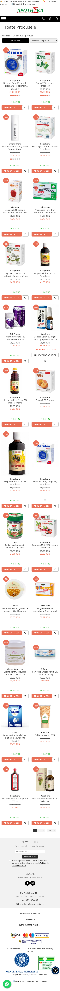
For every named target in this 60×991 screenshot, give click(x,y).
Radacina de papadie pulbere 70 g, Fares (15, 546)
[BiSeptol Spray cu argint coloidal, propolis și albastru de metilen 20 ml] (45, 317)
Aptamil (15, 732)
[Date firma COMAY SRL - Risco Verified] (30, 981)
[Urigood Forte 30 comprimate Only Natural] (45, 589)
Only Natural (45, 207)
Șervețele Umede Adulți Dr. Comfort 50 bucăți (45, 673)
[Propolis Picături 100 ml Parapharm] (45, 254)
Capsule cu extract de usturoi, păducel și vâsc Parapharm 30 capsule (15, 274)
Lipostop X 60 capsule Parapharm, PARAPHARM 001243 (15, 211)
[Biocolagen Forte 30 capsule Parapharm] (45, 127)
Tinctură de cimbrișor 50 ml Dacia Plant (45, 800)
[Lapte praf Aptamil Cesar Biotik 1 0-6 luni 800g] (15, 716)
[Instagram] (32, 883)
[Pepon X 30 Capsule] (45, 381)
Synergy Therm (15, 144)
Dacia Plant (45, 334)
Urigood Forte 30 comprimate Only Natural (45, 609)
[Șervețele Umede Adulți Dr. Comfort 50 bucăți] (45, 652)
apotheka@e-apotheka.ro (31, 904)
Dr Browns (45, 669)
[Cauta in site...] (57, 19)
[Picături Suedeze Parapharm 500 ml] (15, 779)
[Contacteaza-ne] (43, 19)
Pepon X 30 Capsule (45, 400)
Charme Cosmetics (15, 669)
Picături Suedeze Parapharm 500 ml (15, 800)
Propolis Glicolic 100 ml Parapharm (15, 483)
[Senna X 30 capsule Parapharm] (45, 62)
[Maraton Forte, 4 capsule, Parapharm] (45, 453)
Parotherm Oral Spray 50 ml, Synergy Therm (15, 148)
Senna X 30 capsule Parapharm (45, 84)
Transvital (45, 732)
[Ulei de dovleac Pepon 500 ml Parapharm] (15, 381)
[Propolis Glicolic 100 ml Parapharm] (15, 453)
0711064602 (31, 900)
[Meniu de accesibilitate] (55, 970)
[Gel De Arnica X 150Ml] (45, 716)
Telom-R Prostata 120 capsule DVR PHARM (15, 338)
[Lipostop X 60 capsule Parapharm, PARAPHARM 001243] (15, 191)
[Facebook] (27, 883)
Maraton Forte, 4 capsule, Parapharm (45, 483)
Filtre (16, 40)
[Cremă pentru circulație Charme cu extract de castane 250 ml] (15, 652)
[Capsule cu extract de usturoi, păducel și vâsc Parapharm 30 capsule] (15, 254)
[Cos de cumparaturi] (50, 19)
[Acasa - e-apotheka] (30, 10)
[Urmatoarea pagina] (54, 830)
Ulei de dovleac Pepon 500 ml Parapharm (15, 401)
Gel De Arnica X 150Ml (45, 735)
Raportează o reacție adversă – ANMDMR (30, 974)
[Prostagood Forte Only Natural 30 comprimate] (45, 191)
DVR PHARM (15, 334)
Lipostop (15, 207)
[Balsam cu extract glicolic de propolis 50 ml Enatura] (15, 589)
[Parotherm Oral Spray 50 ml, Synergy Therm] (15, 127)
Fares (15, 542)
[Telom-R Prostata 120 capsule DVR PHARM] (15, 317)
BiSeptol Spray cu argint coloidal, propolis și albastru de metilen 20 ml (45, 338)
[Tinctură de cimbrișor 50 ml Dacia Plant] (45, 779)
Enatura (15, 605)
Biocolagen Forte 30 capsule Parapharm (45, 148)
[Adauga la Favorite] (25, 107)
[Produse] (3, 19)
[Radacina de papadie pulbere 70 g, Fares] (15, 526)
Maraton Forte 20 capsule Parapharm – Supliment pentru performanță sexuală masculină (15, 84)
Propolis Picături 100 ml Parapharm (45, 274)
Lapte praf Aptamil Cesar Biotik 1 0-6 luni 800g (15, 736)
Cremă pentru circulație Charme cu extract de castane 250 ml (15, 673)
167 (49, 830)
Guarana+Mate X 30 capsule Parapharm (45, 546)
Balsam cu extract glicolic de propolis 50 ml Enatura (15, 609)
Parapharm (15, 80)
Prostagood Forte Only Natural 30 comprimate (45, 211)
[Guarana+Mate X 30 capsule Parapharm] (45, 526)
